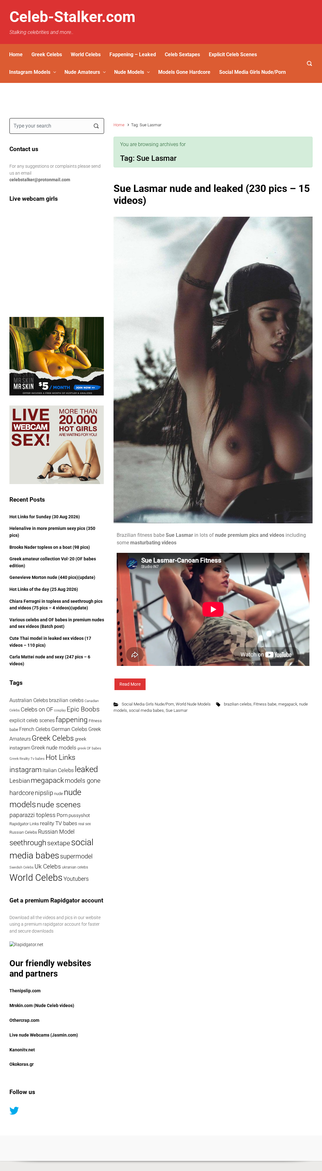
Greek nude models (53, 748)
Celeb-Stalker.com (72, 17)
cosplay (60, 710)
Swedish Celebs (21, 867)
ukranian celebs (75, 867)
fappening (72, 719)
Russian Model (56, 832)
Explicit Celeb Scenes (233, 54)
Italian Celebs (58, 770)
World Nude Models (193, 704)
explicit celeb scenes (32, 720)
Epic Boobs (83, 709)
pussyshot (79, 815)
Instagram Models (29, 72)
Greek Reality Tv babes (27, 759)
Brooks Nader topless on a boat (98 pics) (49, 547)
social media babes (146, 710)
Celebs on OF (37, 709)
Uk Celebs (48, 866)
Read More (130, 684)
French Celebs (34, 729)
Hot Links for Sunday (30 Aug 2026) (44, 517)
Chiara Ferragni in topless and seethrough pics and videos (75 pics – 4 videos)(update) (56, 605)
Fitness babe (264, 704)
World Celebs (86, 54)
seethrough (27, 842)
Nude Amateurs (82, 72)
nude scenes (59, 804)
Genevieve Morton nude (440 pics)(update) (52, 577)
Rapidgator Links (24, 823)
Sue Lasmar (176, 710)
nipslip (44, 793)
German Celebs (69, 729)
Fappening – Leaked (132, 54)
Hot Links (60, 757)
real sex (84, 824)
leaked (86, 769)
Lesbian (19, 780)
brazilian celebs (238, 704)
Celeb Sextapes (182, 54)
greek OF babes (89, 748)
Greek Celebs (46, 54)
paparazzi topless (32, 815)
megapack (287, 704)
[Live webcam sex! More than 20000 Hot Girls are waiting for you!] (56, 444)
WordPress (195, 1148)
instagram (25, 769)
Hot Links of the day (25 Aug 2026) (43, 589)
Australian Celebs (28, 700)
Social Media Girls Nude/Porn (252, 72)
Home (16, 54)
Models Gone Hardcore (184, 72)
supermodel (76, 856)
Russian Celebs (23, 832)
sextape (58, 843)
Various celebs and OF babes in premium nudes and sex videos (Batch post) (56, 623)
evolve (122, 1148)
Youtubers (76, 878)
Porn (62, 815)
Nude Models (129, 72)
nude (58, 793)
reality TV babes (58, 823)
